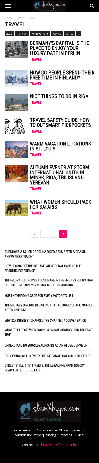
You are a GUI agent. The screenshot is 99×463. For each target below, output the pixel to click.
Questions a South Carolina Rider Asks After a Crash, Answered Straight (45, 254)
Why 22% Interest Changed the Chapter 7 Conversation (45, 320)
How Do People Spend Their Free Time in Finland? (62, 75)
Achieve (22, 33)
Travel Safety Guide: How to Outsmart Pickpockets (60, 122)
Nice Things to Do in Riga (59, 96)
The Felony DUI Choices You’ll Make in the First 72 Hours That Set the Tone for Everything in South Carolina (49, 282)
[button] (7, 6)
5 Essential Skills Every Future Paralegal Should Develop (48, 356)
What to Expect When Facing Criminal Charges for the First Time (49, 332)
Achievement (40, 33)
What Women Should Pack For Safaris (60, 204)
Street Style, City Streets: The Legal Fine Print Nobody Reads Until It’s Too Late (45, 368)
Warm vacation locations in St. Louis (60, 146)
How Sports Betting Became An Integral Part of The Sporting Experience (43, 268)
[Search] (92, 6)
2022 (9, 33)
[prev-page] (34, 234)
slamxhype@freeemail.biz (58, 445)
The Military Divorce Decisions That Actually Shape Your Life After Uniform (49, 307)
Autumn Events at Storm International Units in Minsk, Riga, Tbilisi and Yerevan (59, 175)
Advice (57, 33)
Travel (21, 18)
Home (9, 18)
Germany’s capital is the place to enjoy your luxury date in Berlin (59, 48)
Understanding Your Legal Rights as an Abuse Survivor (46, 345)
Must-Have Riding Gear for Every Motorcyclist (39, 296)
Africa (69, 33)
